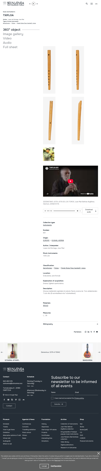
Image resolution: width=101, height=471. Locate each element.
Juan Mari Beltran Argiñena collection (67, 428)
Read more (58, 460)
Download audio (89, 211)
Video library (65, 442)
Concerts (25, 427)
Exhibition (6, 432)
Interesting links (47, 438)
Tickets (5, 427)
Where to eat (7, 444)
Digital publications (67, 445)
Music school (26, 432)
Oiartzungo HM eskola (49, 429)
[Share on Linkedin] (88, 332)
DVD (81, 435)
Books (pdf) (84, 429)
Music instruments (9, 12)
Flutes (13, 23)
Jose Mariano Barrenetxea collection (69, 438)
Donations (45, 441)
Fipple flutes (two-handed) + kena (26, 23)
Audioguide (6, 441)
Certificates (45, 435)
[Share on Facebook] (94, 332)
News (24, 438)
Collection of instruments (69, 424)
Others (24, 435)
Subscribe (57, 404)
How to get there (9, 429)
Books (82, 427)
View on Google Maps (11, 395)
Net (81, 424)
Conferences (26, 424)
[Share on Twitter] (91, 332)
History (44, 424)
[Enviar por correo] (97, 332)
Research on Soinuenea (68, 448)
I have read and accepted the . (69, 398)
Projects (44, 432)
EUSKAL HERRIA (58, 240)
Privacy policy (79, 398)
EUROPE (46, 240)
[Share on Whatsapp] (86, 332)
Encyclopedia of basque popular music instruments (69, 433)
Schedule (6, 424)
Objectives (45, 427)
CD (81, 432)
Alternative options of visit (12, 435)
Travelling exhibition (29, 429)
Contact (9, 406)
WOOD (45, 306)
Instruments (47, 225)
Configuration (56, 466)
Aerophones (6, 23)
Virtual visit (6, 438)
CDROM (82, 438)
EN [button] (96, 4)
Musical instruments (86, 441)
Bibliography (48, 324)
